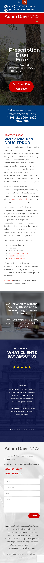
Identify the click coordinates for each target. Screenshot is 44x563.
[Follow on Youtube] (24, 2)
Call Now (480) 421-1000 (21, 86)
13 (31, 429)
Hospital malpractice (17, 256)
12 (29, 429)
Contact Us (8, 281)
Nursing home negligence (18, 253)
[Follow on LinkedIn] (19, 2)
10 (26, 429)
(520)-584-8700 (13, 473)
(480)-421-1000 (13, 469)
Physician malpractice (17, 258)
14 (33, 429)
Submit (34, 515)
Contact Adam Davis (19, 199)
